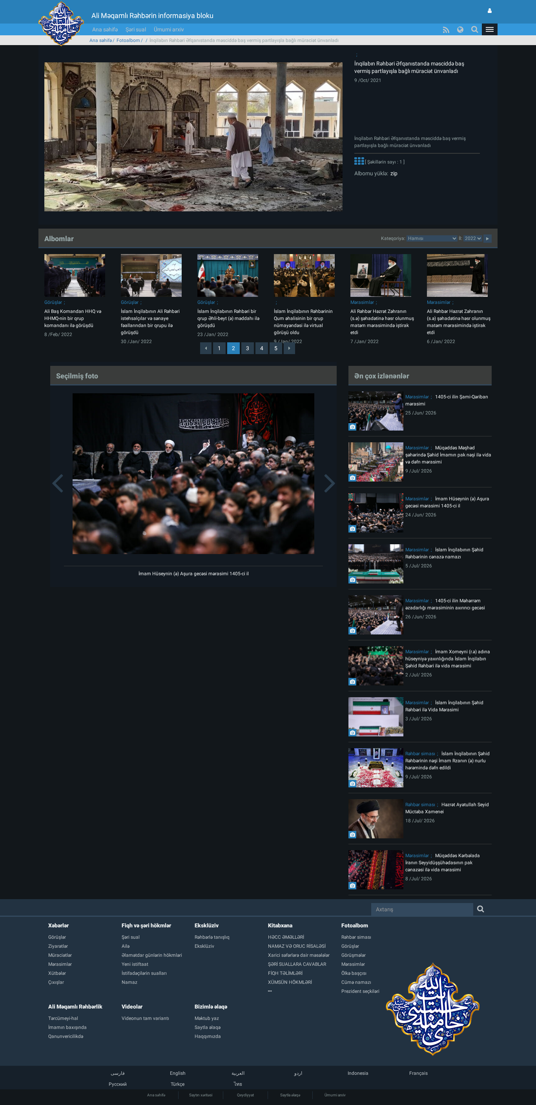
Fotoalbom (128, 40)
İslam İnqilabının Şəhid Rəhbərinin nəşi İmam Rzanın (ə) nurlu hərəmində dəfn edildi (447, 761)
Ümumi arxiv (169, 29)
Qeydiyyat (245, 1095)
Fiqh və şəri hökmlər (146, 925)
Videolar (132, 1006)
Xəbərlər (58, 925)
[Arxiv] (304, 991)
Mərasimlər (362, 302)
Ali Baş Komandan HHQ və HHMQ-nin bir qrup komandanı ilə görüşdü (72, 318)
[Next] (289, 348)
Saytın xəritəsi (200, 1095)
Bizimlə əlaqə (211, 1006)
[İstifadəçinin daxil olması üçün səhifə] (490, 10)
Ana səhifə (105, 29)
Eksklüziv (207, 925)
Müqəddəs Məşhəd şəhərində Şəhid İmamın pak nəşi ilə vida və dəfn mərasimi (448, 455)
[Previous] (205, 348)
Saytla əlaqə (290, 1095)
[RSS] (446, 29)
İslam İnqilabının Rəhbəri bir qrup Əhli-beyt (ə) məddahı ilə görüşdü (228, 318)
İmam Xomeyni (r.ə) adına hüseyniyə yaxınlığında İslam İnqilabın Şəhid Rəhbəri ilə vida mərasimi (447, 659)
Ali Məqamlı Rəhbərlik (75, 1006)
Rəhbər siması (420, 753)
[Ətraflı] (359, 162)
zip (392, 173)
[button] (490, 29)
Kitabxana (280, 925)
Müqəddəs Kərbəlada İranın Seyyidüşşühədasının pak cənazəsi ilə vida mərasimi (442, 862)
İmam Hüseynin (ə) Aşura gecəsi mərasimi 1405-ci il (194, 573)
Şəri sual (136, 29)
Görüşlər (53, 302)
